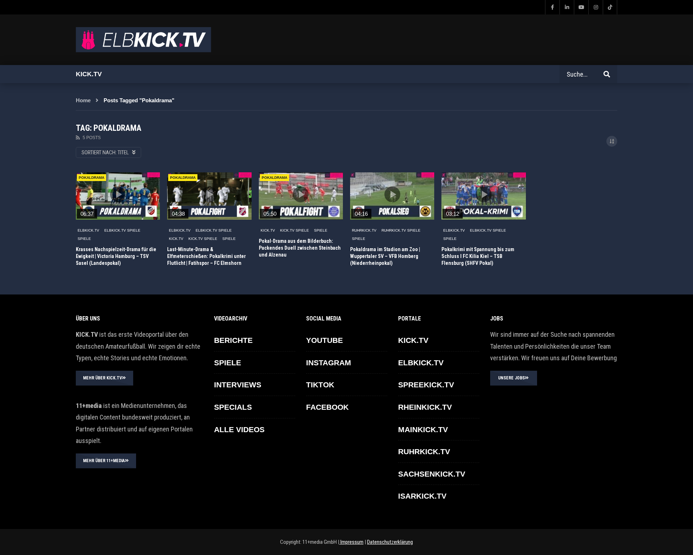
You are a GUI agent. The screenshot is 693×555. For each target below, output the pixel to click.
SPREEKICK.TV (426, 384)
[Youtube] (581, 7)
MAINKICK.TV (423, 429)
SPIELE (84, 239)
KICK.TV (176, 239)
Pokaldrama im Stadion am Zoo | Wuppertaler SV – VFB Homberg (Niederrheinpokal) (385, 256)
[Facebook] (552, 7)
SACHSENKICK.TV (431, 474)
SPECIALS (233, 407)
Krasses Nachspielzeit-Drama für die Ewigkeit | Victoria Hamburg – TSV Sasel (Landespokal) (116, 256)
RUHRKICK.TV (364, 230)
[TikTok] (610, 7)
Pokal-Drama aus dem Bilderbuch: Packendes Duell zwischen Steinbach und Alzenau (300, 248)
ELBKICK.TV (88, 230)
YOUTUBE (324, 340)
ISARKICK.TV (422, 496)
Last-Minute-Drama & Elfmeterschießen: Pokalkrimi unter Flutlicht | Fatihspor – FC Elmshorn (206, 256)
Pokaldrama (91, 178)
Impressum (351, 542)
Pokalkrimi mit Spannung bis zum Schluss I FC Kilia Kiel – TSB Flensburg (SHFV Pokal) (477, 256)
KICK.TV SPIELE (202, 239)
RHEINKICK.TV (425, 407)
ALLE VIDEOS (239, 429)
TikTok (320, 384)
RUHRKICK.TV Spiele (401, 230)
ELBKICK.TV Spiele (122, 230)
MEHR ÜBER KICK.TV (102, 377)
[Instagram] (595, 7)
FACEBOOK (327, 407)
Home (83, 100)
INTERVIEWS (237, 384)
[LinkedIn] (566, 7)
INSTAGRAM (328, 362)
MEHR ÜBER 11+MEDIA (104, 460)
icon (118, 194)
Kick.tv (89, 74)
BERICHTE (233, 340)
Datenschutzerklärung (390, 542)
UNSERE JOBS (511, 377)
